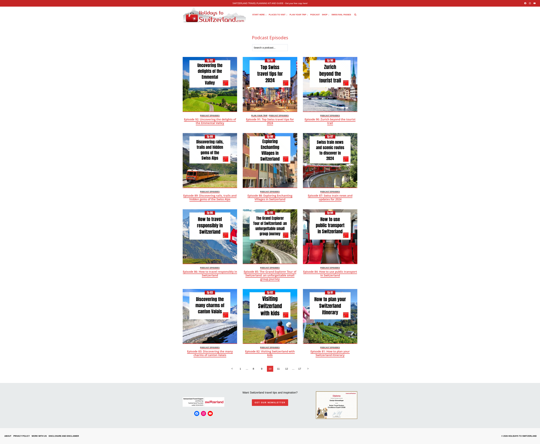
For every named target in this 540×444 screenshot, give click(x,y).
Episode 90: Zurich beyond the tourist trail (330, 121)
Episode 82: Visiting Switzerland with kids (270, 353)
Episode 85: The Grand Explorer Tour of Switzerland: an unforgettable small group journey (270, 275)
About (7, 436)
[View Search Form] (355, 15)
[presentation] (210, 84)
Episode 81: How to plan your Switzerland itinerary (330, 353)
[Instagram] (530, 3)
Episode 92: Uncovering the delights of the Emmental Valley (210, 121)
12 (286, 368)
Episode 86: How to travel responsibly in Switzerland (210, 273)
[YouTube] (535, 3)
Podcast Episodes (210, 116)
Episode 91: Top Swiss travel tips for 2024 (270, 121)
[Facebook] (525, 3)
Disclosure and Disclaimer (64, 436)
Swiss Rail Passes (341, 15)
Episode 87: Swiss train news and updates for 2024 (330, 197)
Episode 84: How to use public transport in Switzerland (330, 273)
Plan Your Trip (259, 116)
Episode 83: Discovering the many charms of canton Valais (210, 353)
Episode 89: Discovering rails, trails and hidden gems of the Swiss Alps (210, 197)
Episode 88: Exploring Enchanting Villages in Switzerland (270, 197)
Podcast (315, 15)
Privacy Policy (21, 436)
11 (278, 368)
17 (299, 368)
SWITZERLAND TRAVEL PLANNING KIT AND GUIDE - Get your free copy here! (270, 3)
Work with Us (39, 436)
